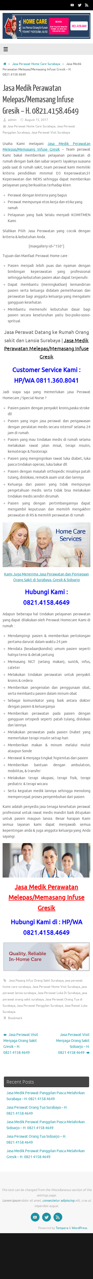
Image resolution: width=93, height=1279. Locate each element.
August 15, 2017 (36, 120)
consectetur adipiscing (58, 1200)
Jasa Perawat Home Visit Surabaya (56, 987)
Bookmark (15, 1018)
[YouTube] (72, 5)
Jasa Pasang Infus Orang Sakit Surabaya (36, 980)
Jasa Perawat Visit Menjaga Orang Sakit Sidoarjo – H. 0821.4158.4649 (73, 1044)
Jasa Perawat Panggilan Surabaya (40, 1006)
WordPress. (80, 1228)
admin (12, 120)
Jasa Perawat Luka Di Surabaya (58, 993)
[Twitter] (79, 5)
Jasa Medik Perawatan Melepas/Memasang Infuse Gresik (46, 349)
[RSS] (86, 5)
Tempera (62, 1228)
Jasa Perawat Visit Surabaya (50, 132)
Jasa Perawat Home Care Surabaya (36, 64)
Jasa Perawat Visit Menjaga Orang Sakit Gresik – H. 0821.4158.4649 (20, 1044)
